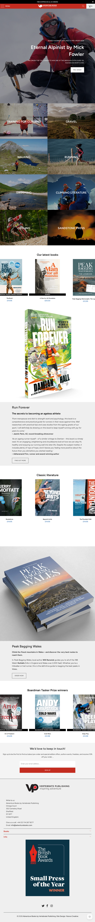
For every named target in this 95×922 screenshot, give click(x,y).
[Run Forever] (47, 354)
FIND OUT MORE (20, 460)
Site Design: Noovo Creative (67, 916)
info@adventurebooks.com (21, 825)
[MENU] (1, 6)
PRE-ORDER (77, 70)
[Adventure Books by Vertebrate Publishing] (47, 6)
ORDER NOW (19, 676)
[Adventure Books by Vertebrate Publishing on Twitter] (43, 906)
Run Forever (21, 407)
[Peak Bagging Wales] (47, 593)
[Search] (83, 6)
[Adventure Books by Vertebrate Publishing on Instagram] (52, 906)
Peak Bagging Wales (26, 646)
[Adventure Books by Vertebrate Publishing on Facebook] (47, 906)
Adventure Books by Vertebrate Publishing (39, 916)
